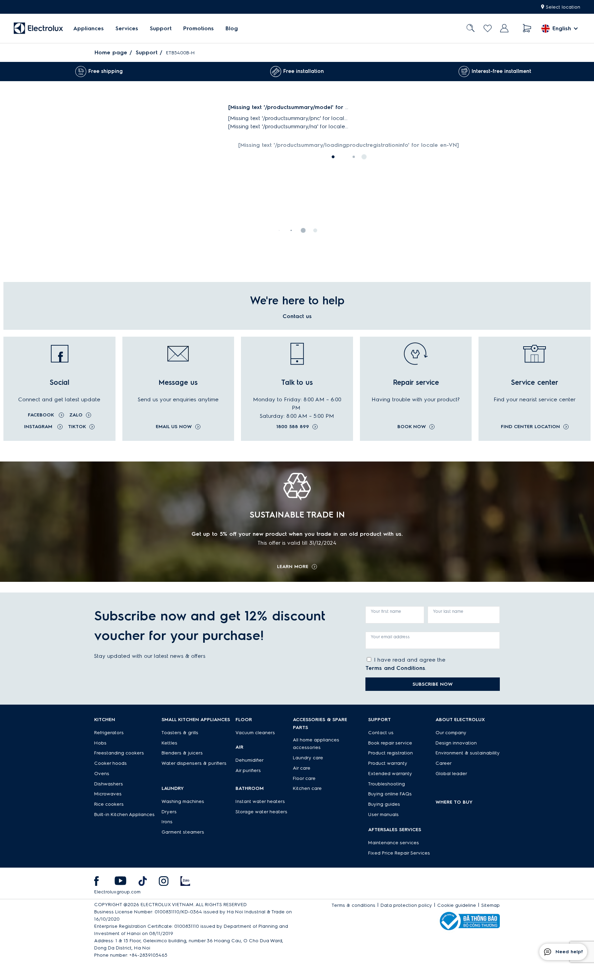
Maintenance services (393, 843)
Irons (167, 822)
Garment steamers (183, 832)
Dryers (169, 812)
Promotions (198, 28)
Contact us (381, 733)
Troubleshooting (386, 784)
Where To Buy (454, 802)
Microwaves (108, 794)
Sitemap (490, 905)
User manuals (383, 814)
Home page (111, 52)
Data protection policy (406, 905)
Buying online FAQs (390, 794)
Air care (301, 768)
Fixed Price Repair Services (399, 853)
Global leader (451, 773)
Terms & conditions (353, 905)
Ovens (101, 773)
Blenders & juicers (182, 753)
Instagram (39, 427)
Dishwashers (108, 784)
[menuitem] (88, 28)
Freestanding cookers (119, 753)
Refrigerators (109, 733)
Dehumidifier (249, 760)
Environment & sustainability (468, 753)
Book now (411, 426)
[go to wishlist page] (487, 28)
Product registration (390, 753)
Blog (232, 28)
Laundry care (308, 758)
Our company (451, 733)
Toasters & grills (180, 733)
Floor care (304, 778)
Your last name (448, 611)
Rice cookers (109, 804)
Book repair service (390, 743)
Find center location (530, 426)
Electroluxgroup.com (117, 892)
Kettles (169, 743)
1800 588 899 (292, 426)
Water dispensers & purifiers (194, 763)
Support (161, 28)
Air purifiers (248, 770)
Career (444, 763)
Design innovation (456, 743)
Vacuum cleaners (255, 733)
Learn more (292, 566)
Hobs (100, 743)
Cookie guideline (456, 905)
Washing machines (183, 801)
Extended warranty (390, 773)
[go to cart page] (527, 28)
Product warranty (387, 763)
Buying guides (384, 804)
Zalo (75, 415)
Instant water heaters (260, 801)
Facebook (41, 415)
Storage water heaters (261, 812)
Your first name (386, 611)
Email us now (174, 426)
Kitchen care (307, 788)
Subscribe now (432, 684)
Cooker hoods (110, 763)
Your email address (390, 636)
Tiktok (77, 427)
